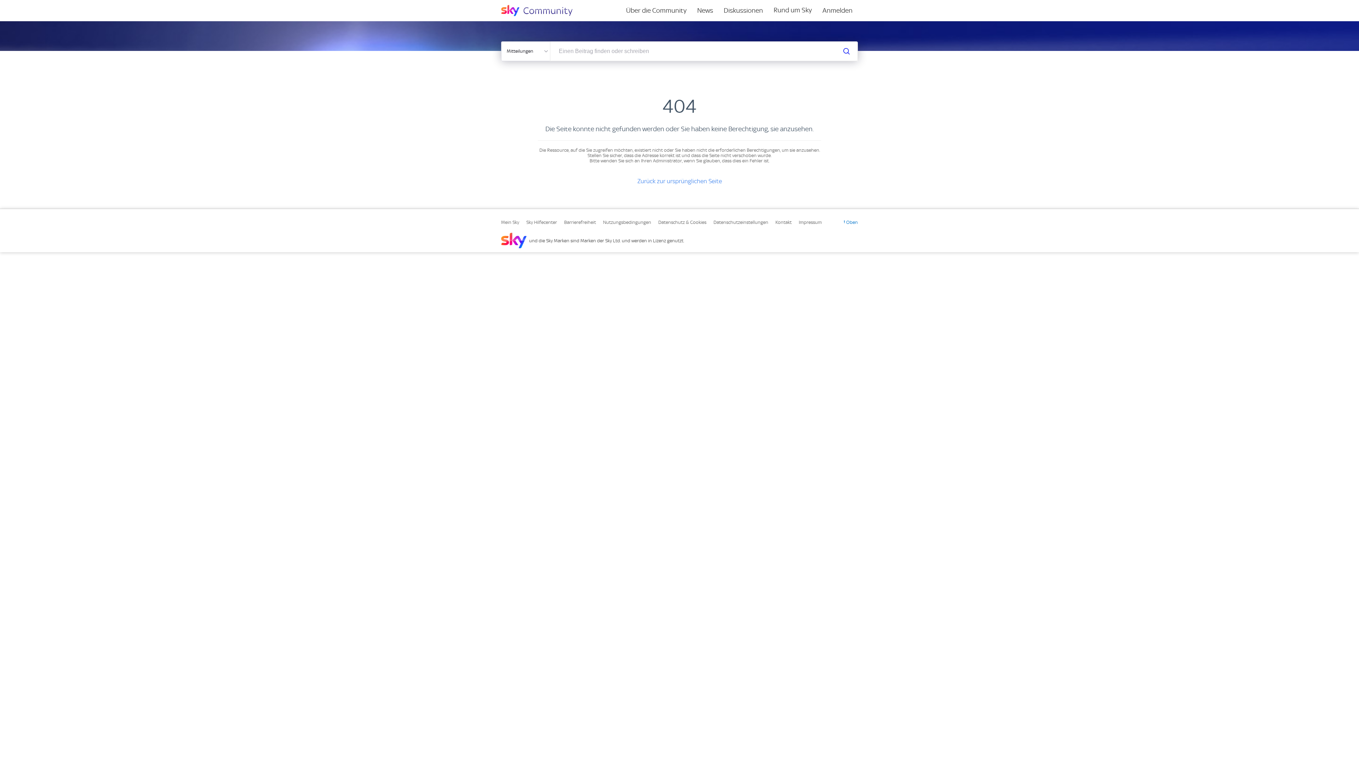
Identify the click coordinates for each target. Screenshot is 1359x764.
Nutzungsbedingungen (627, 222)
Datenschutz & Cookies (682, 222)
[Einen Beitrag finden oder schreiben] (846, 51)
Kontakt (783, 222)
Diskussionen (743, 10)
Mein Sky (510, 222)
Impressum (810, 222)
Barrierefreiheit (580, 222)
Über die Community (656, 10)
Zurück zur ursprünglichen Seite (679, 181)
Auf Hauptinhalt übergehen (34, 5)
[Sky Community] (541, 10)
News (705, 10)
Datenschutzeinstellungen (740, 222)
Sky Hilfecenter (541, 222)
